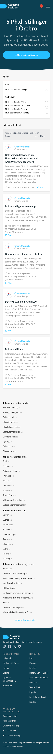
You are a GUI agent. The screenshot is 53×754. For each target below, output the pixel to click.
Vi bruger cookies (16, 746)
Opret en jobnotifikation (27, 54)
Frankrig (7, 558)
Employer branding (11, 725)
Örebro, (18, 149)
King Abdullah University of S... (17, 612)
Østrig (6, 548)
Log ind (6, 672)
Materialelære (10, 422)
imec (6, 602)
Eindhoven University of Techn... (18, 592)
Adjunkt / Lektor (11, 471)
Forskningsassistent (37, 697)
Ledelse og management (14, 504)
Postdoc (32, 663)
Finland (7, 553)
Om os (6, 668)
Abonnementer (9, 720)
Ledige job (7, 658)
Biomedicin (9, 451)
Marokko (8, 544)
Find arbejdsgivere (11, 663)
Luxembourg (9, 534)
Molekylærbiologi (12, 426)
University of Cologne (13, 607)
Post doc (8, 466)
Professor (8, 475)
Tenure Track (9, 495)
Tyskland (8, 539)
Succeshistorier (9, 730)
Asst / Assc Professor (38, 677)
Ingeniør (7, 490)
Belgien (7, 514)
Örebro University (22, 146)
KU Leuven (9, 568)
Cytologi (8, 441)
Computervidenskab (13, 431)
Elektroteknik (10, 417)
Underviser (8, 485)
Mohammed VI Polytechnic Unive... (19, 578)
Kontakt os (7, 685)
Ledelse (32, 701)
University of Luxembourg (15, 573)
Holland (8, 524)
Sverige (25, 149)
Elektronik (9, 446)
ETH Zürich (9, 587)
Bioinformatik (10, 436)
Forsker (7, 480)
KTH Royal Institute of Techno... (18, 597)
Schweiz (8, 529)
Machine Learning (12, 407)
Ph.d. (41, 187)
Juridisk (5, 746)
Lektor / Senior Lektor (38, 672)
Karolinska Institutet (13, 583)
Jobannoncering (10, 715)
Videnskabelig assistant (14, 500)
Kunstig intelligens (12, 412)
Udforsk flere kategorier (25, 620)
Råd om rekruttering (11, 735)
